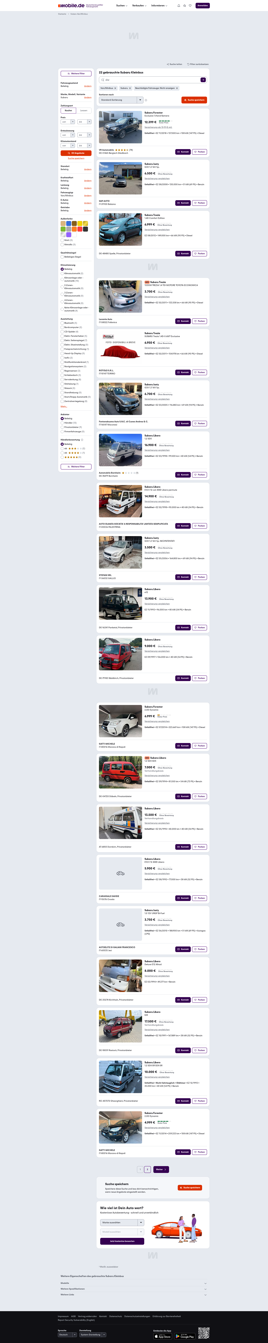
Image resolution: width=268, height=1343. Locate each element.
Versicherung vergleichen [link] (157, 178)
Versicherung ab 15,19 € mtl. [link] (158, 127)
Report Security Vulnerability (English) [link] (76, 1320)
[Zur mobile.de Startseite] (83, 6)
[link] (184, 5)
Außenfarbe (67, 218)
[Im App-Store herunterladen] (163, 1336)
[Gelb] (80, 223)
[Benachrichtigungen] (179, 5)
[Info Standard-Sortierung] (146, 100)
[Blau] (68, 223)
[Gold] (85, 223)
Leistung (65, 185)
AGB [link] (73, 1316)
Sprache (62, 1330)
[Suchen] (203, 80)
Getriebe (65, 207)
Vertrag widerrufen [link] (87, 1316)
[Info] (82, 440)
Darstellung (85, 1330)
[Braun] (74, 223)
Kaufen (68, 110)
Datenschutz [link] (115, 1316)
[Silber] (63, 234)
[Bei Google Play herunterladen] (184, 1336)
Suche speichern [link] (76, 158)
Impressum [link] (63, 1316)
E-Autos (64, 200)
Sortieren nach (106, 94)
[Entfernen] (115, 88)
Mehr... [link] (64, 406)
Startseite (62, 14)
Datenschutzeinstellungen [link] (137, 1316)
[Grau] (68, 229)
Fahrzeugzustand (69, 83)
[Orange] (74, 229)
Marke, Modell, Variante (73, 94)
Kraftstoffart (67, 177)
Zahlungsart (67, 105)
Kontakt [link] (103, 1316)
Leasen (83, 110)
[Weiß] (74, 234)
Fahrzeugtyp (67, 192)
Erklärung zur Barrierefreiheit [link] (167, 1316)
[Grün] (63, 229)
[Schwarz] (85, 229)
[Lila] (68, 234)
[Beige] (63, 223)
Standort (65, 166)
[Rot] (80, 229)
